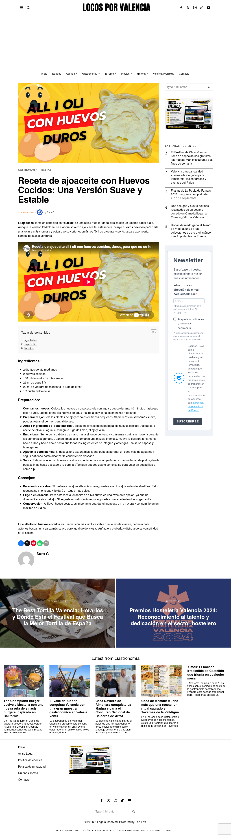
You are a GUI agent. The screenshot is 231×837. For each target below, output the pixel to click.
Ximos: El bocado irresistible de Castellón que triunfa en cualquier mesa (205, 672)
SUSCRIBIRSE (188, 421)
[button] (209, 86)
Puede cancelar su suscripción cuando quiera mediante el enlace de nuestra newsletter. (188, 336)
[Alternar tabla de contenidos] (152, 332)
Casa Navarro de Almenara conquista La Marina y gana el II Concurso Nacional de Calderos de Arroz (113, 708)
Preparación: (30, 344)
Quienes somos (28, 773)
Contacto (24, 779)
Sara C (50, 212)
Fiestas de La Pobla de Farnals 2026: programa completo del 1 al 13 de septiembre (191, 194)
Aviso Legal (25, 753)
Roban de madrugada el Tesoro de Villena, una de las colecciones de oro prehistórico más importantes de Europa (191, 230)
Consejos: (29, 348)
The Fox (140, 822)
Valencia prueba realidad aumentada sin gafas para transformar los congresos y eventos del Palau (188, 177)
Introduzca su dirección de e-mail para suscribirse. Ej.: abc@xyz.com (187, 309)
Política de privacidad (32, 766)
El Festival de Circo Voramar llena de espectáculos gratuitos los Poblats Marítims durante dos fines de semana (192, 157)
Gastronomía (27, 169)
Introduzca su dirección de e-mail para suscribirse (186, 290)
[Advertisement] (115, 42)
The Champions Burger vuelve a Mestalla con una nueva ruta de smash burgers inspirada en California (23, 708)
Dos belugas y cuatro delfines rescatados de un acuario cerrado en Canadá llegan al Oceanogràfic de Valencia (190, 211)
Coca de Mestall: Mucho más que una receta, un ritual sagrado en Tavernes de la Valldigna (160, 706)
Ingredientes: (30, 340)
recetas (45, 169)
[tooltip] (181, 7)
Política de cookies (30, 760)
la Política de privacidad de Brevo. (196, 406)
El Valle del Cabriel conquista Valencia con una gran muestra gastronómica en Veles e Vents (68, 708)
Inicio (21, 747)
